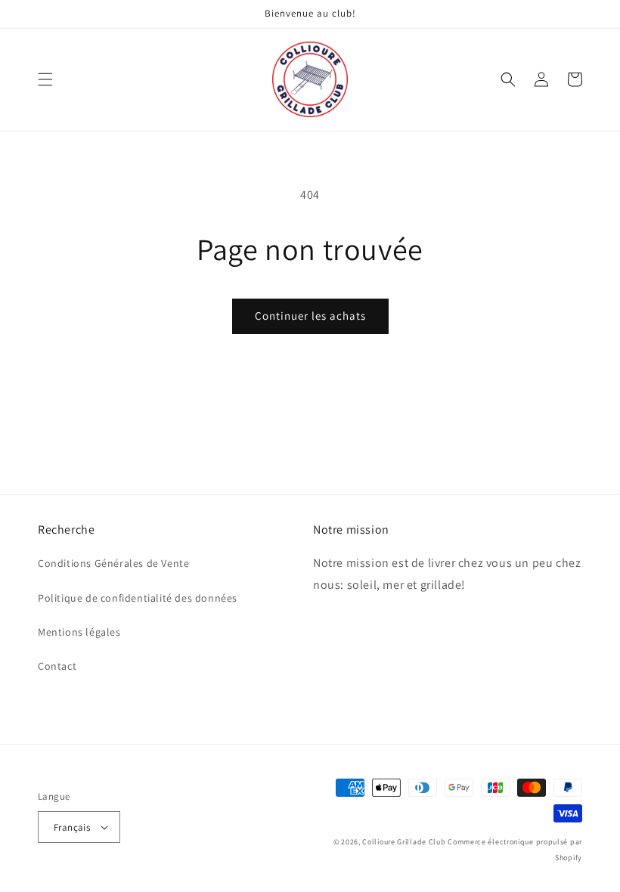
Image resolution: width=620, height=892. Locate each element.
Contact (57, 666)
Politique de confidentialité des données (137, 598)
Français (72, 827)
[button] (45, 79)
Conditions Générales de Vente (113, 563)
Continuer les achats (310, 315)
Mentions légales (79, 632)
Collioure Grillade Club (403, 842)
